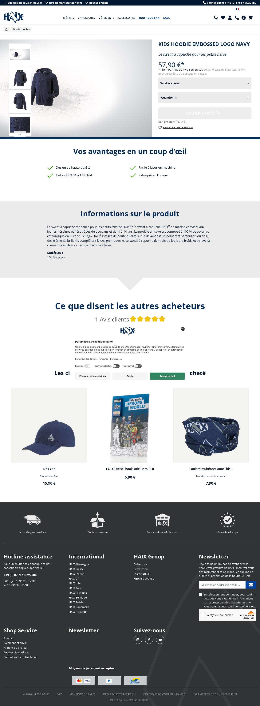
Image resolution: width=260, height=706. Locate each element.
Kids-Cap (49, 469)
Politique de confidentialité (164, 694)
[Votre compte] (230, 17)
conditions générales (240, 606)
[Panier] (251, 17)
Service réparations (16, 652)
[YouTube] (160, 640)
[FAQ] (243, 17)
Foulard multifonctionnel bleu (210, 469)
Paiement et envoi (15, 643)
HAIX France (76, 574)
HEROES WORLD (144, 578)
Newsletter (84, 630)
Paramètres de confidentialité (215, 694)
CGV (59, 694)
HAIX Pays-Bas (78, 593)
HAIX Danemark (79, 607)
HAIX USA (75, 583)
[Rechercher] (216, 17)
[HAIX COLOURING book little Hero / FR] (129, 425)
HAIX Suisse (76, 569)
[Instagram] (138, 640)
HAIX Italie (75, 588)
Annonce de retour (16, 647)
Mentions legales (82, 694)
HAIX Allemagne (79, 564)
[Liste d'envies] (223, 17)
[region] (130, 439)
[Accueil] (7, 29)
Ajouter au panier (202, 113)
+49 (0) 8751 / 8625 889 (20, 575)
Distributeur (141, 574)
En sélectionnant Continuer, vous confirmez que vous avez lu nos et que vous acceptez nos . (229, 600)
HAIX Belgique (78, 597)
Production (141, 569)
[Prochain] (20, 134)
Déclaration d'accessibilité (130, 700)
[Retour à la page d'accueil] (14, 17)
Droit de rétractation (119, 694)
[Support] (236, 17)
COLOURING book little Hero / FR (130, 469)
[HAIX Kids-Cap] (49, 425)
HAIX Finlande (78, 612)
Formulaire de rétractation (20, 657)
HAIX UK (74, 578)
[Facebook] (149, 640)
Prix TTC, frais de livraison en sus (182, 69)
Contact (9, 638)
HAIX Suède (76, 602)
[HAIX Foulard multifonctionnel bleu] (211, 425)
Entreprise (140, 564)
